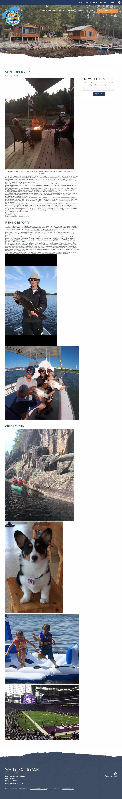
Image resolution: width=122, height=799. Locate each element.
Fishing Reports (75, 11)
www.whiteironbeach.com (44, 207)
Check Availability (107, 10)
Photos (62, 11)
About (88, 2)
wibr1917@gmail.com (14, 784)
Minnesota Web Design (38, 789)
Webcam (103, 2)
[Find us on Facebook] (89, 773)
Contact (112, 2)
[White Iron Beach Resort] (11, 15)
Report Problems (68, 789)
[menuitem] (81, 2)
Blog (95, 2)
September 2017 (17, 72)
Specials (89, 11)
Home (81, 2)
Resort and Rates (47, 11)
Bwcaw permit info (19, 241)
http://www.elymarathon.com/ (19, 196)
